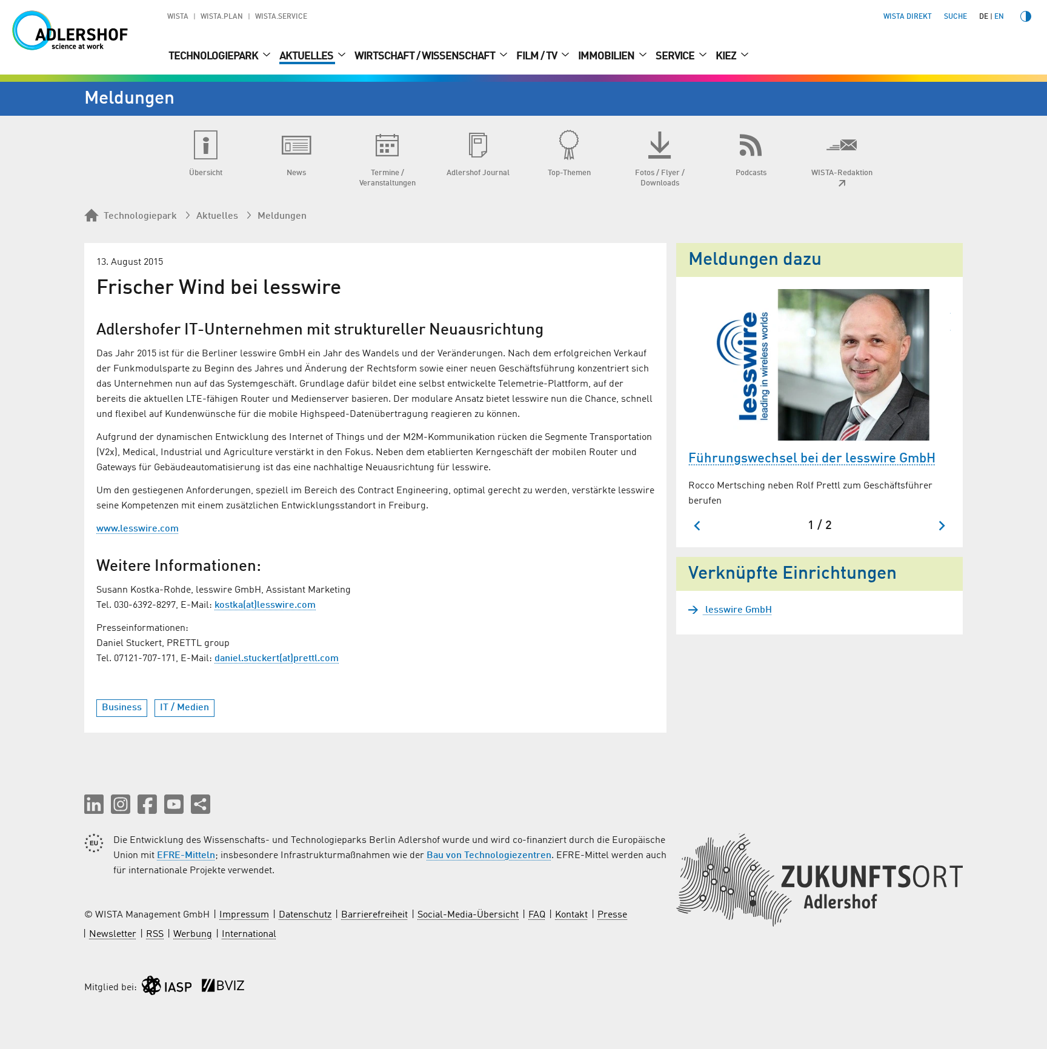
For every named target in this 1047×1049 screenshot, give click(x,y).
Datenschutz (305, 915)
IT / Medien (184, 708)
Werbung (192, 934)
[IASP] (166, 988)
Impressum (244, 915)
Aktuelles (307, 56)
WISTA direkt (907, 17)
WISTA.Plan (222, 17)
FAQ (536, 915)
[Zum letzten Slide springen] (697, 525)
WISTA (177, 17)
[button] (94, 804)
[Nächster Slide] (941, 525)
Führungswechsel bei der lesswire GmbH (812, 458)
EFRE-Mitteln (186, 856)
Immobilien (607, 56)
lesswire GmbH (737, 610)
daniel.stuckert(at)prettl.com (276, 659)
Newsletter (112, 934)
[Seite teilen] (200, 804)
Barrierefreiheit (374, 915)
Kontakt (571, 915)
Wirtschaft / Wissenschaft (425, 56)
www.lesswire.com (137, 529)
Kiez (727, 56)
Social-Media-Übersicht (468, 915)
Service (676, 56)
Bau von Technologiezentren (489, 856)
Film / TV (537, 56)
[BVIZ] (223, 988)
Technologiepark (214, 56)
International (249, 934)
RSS (155, 934)
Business (122, 708)
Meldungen (282, 216)
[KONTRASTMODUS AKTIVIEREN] (1026, 16)
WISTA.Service (281, 17)
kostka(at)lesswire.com (265, 605)
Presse (612, 915)
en (999, 17)
